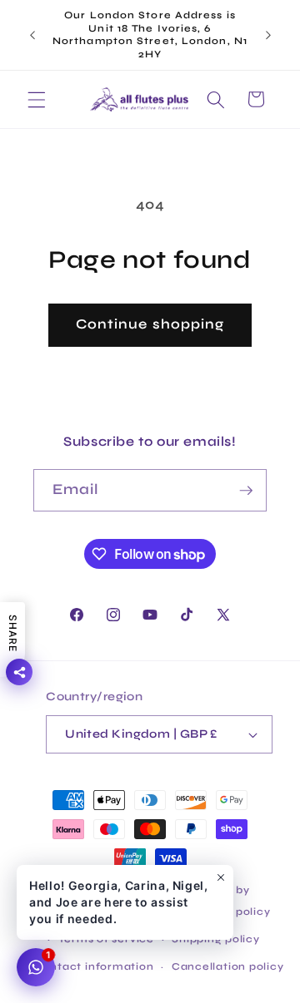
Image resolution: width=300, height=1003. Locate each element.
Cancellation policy (228, 966)
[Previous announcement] (32, 35)
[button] (37, 99)
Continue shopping (150, 324)
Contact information (94, 966)
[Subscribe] (246, 490)
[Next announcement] (268, 35)
